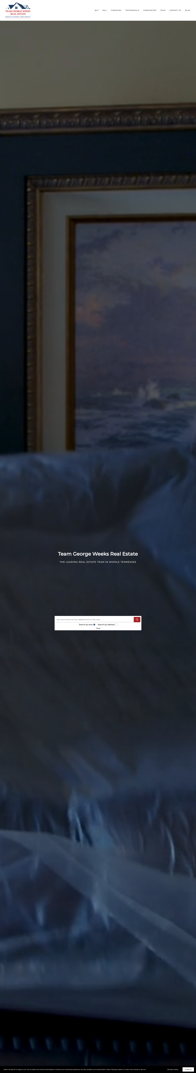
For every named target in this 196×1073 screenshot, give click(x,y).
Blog (187, 10)
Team (163, 10)
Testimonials (132, 10)
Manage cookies (172, 1069)
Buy (97, 10)
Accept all (188, 1069)
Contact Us (175, 10)
